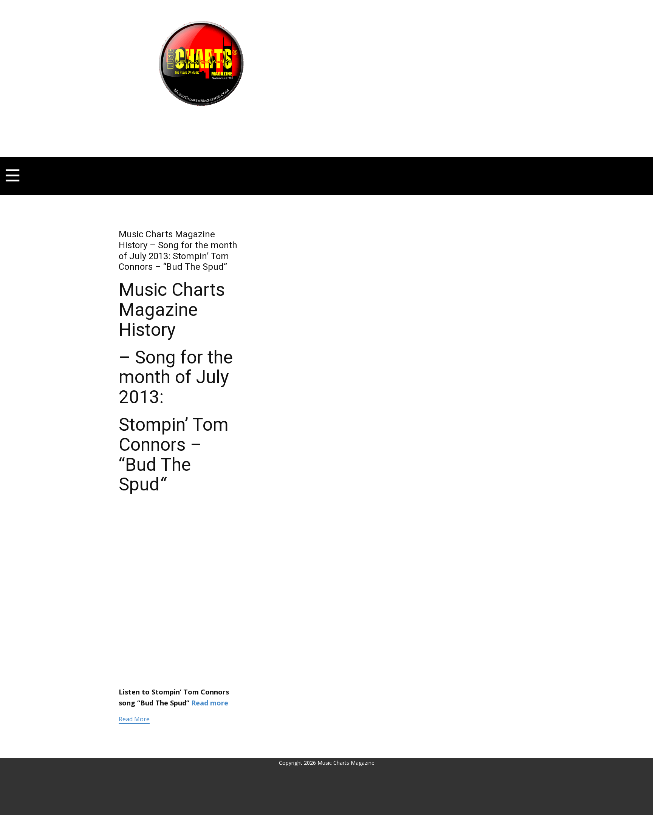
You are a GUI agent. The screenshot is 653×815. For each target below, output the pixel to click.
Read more (209, 702)
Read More (134, 719)
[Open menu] (201, 121)
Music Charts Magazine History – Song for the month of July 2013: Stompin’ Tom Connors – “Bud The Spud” (178, 250)
